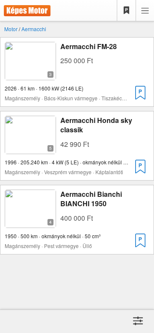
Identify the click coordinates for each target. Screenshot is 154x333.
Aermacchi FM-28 (88, 46)
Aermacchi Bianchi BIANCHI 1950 (91, 198)
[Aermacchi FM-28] (30, 75)
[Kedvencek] (126, 10)
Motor (11, 28)
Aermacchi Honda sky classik (96, 124)
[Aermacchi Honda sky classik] (30, 149)
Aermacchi (33, 28)
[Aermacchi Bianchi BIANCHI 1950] (30, 223)
